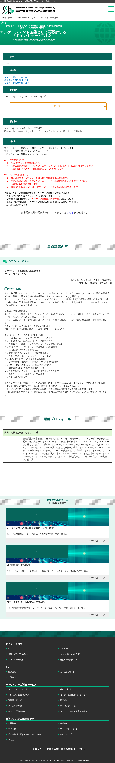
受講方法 (12, 672)
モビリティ (65, 649)
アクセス (12, 729)
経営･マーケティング (69, 660)
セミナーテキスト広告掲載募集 (73, 711)
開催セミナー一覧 (68, 706)
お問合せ (12, 677)
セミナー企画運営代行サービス (73, 695)
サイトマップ (66, 734)
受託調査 (64, 700)
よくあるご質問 (67, 672)
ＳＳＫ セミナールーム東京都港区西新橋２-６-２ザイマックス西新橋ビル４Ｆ (18, 79)
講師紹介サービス (16, 700)
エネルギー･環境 (15, 660)
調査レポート (66, 689)
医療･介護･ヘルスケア (70, 654)
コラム (11, 740)
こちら (70, 212)
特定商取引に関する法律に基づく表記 (24, 734)
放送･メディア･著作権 (18, 654)
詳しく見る (58, 106)
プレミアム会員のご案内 (19, 695)
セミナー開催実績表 (17, 711)
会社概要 (12, 723)
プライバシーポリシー (70, 729)
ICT (9, 649)
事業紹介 (64, 723)
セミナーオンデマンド (18, 689)
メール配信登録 (15, 706)
